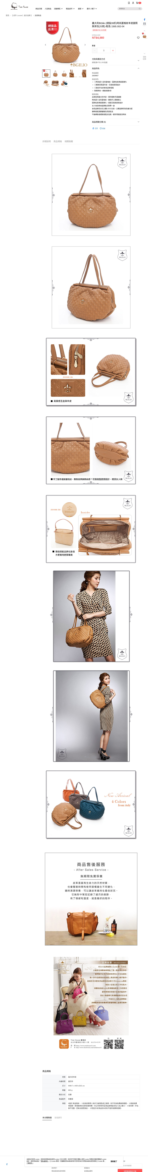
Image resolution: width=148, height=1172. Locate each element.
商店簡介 (54, 1168)
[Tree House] (18, 6)
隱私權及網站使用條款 (58, 1171)
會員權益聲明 (88, 1171)
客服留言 (87, 1168)
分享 (96, 128)
